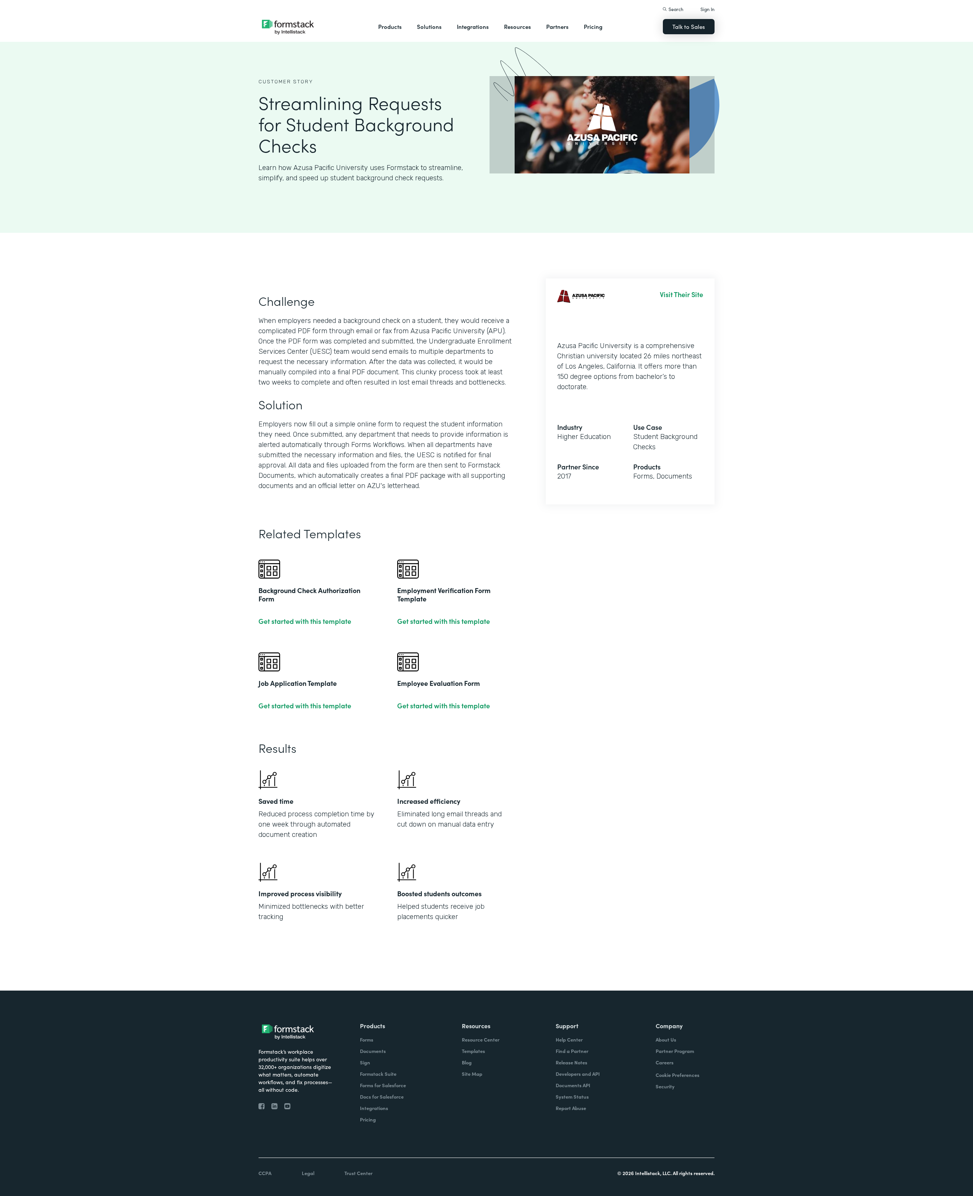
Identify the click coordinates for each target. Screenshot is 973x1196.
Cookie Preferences (677, 1074)
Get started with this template (304, 621)
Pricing (593, 26)
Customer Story (285, 81)
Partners (557, 26)
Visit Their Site (681, 294)
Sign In (707, 9)
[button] (390, 26)
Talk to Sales (688, 26)
